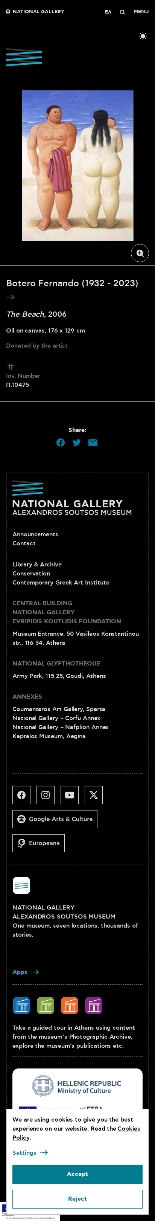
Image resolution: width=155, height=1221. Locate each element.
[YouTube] (73, 798)
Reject (77, 1199)
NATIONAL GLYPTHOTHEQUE (56, 664)
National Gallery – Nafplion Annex (60, 727)
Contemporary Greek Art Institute (60, 582)
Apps (19, 972)
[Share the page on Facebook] (61, 443)
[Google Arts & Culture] (57, 822)
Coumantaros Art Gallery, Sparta (58, 709)
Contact (23, 543)
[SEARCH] (122, 12)
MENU (141, 12)
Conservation (31, 573)
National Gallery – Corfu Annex (56, 718)
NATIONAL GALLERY (38, 12)
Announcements (35, 534)
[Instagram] (48, 798)
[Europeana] (41, 846)
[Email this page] (93, 443)
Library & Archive (37, 564)
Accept (77, 1174)
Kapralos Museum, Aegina (49, 736)
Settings (24, 1153)
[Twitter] (97, 798)
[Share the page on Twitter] (77, 443)
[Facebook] (24, 798)
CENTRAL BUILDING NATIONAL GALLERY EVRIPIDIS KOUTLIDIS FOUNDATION (66, 613)
